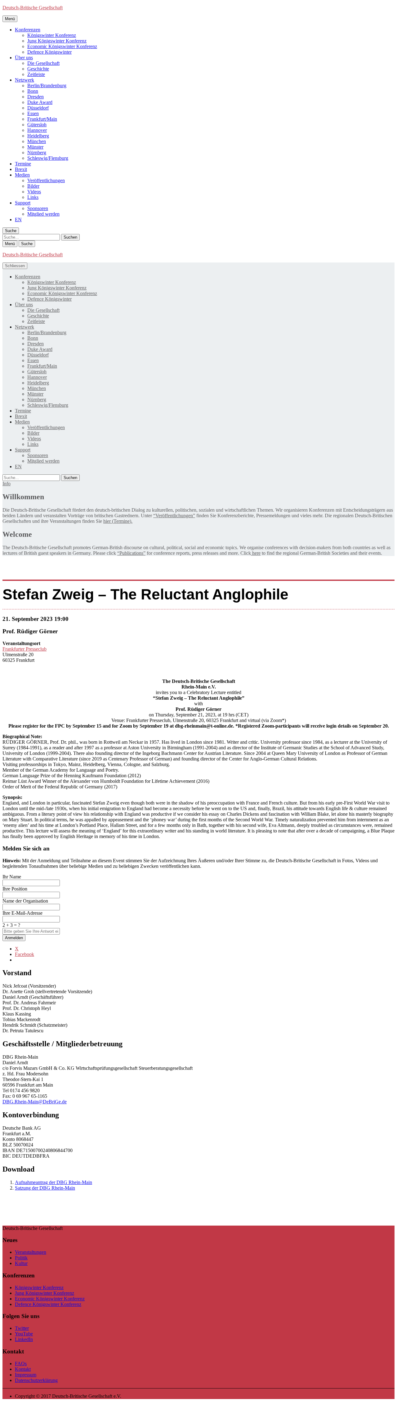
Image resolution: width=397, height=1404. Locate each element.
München (36, 141)
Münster (35, 147)
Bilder (33, 186)
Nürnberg (36, 152)
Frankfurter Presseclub (24, 649)
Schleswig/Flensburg (47, 158)
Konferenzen (27, 29)
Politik (21, 1257)
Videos (34, 191)
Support (22, 202)
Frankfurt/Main (42, 119)
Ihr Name (11, 876)
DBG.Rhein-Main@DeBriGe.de (34, 1101)
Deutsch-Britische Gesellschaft (32, 7)
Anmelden (14, 937)
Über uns (24, 57)
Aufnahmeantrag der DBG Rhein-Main (53, 1182)
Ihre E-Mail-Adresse (22, 913)
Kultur (21, 1263)
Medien (22, 174)
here (256, 553)
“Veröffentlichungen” (174, 515)
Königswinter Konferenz (51, 35)
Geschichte (38, 68)
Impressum (25, 1374)
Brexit (21, 169)
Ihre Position (14, 888)
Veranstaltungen (30, 1252)
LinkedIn (24, 1339)
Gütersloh (37, 124)
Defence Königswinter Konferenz (48, 1304)
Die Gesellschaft (43, 63)
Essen (33, 113)
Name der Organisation (25, 901)
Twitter (22, 1328)
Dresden (35, 96)
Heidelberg (38, 135)
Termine (23, 163)
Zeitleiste (36, 74)
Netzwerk (24, 80)
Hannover (37, 130)
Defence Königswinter (49, 52)
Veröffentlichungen (46, 180)
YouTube (24, 1333)
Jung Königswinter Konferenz (57, 40)
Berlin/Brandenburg (46, 85)
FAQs (21, 1363)
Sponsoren (37, 208)
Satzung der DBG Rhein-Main (45, 1188)
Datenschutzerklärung (36, 1380)
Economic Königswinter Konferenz (62, 46)
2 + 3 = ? (11, 925)
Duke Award (39, 102)
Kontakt (23, 1369)
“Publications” (131, 553)
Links (32, 197)
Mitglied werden (43, 214)
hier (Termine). (117, 521)
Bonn (32, 91)
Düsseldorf (38, 107)
